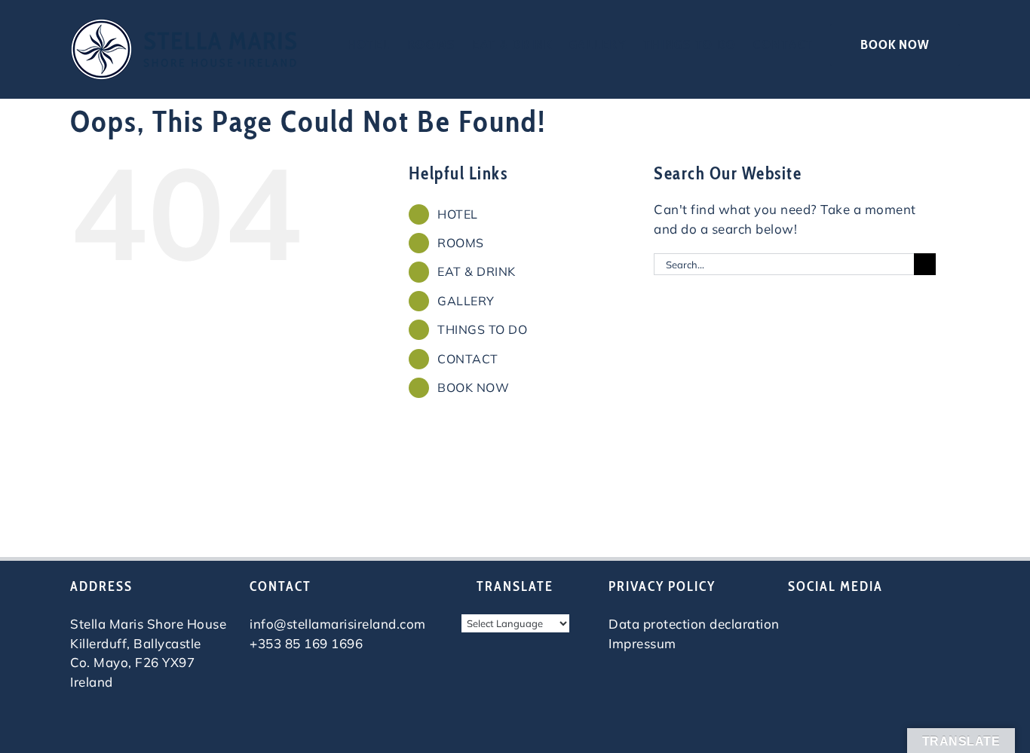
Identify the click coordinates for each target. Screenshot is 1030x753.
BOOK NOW (473, 387)
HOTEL (457, 214)
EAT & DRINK (476, 271)
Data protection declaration (694, 624)
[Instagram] (825, 624)
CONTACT (467, 358)
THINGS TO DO (482, 329)
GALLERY (466, 300)
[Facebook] (796, 624)
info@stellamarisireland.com (338, 624)
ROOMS (460, 242)
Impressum (642, 643)
